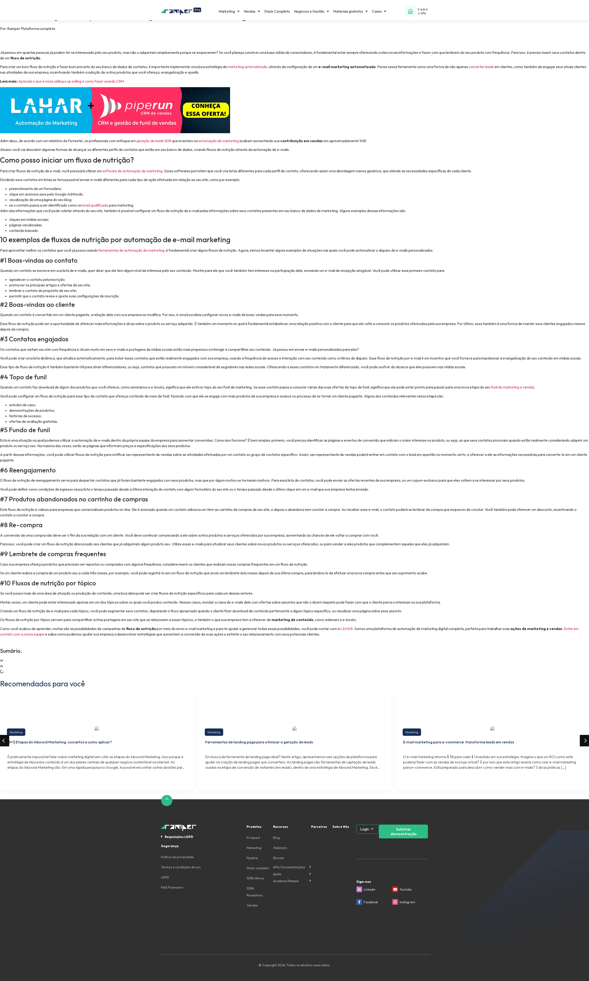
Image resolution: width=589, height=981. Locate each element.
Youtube (405, 889)
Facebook (371, 902)
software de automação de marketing (132, 171)
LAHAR (346, 628)
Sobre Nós (340, 827)
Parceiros (319, 827)
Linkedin (369, 889)
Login (364, 829)
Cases (377, 11)
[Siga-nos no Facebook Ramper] (359, 902)
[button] (294, 660)
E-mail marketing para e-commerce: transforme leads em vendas (458, 742)
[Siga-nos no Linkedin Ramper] (359, 889)
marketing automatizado (247, 66)
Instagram (407, 902)
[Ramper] (181, 11)
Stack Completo (277, 11)
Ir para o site (422, 11)
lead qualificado (95, 205)
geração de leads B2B (153, 140)
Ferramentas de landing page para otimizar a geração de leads (259, 742)
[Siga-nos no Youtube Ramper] (395, 889)
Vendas (249, 11)
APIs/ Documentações (289, 867)
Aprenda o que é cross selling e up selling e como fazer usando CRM (71, 81)
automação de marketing (218, 140)
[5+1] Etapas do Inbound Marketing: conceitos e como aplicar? (59, 742)
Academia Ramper (286, 881)
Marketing (227, 11)
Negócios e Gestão (309, 11)
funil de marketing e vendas (512, 387)
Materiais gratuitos (348, 11)
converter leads (481, 66)
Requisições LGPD (179, 837)
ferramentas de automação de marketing (131, 250)
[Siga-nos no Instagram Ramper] (395, 902)
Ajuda (277, 874)
